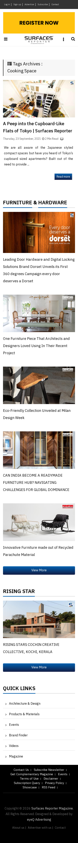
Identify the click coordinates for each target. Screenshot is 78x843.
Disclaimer (51, 778)
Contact (55, 4)
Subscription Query (27, 783)
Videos (14, 746)
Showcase (30, 787)
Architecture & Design (24, 703)
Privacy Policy (54, 783)
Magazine (16, 756)
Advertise (29, 4)
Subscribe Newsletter (49, 769)
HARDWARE (52, 203)
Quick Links (19, 689)
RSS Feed (48, 787)
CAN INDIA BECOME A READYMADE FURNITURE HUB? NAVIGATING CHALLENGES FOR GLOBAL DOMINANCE (36, 483)
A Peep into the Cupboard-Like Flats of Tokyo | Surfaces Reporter (37, 127)
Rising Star (19, 592)
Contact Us (21, 769)
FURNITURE (17, 203)
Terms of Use (29, 778)
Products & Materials (24, 714)
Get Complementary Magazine (31, 774)
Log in (7, 4)
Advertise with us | (40, 827)
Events (14, 725)
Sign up (17, 4)
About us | (19, 827)
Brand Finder (18, 735)
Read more (63, 176)
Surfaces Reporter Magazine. (52, 808)
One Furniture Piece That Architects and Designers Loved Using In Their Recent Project (36, 346)
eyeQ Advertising (39, 819)
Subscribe (43, 4)
